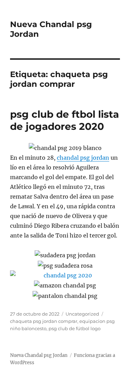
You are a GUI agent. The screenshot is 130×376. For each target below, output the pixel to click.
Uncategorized (82, 314)
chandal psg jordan (83, 157)
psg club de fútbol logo (75, 328)
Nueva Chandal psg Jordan (39, 355)
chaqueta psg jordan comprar (43, 321)
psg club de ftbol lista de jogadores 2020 (64, 120)
